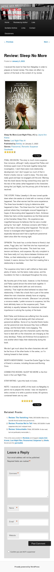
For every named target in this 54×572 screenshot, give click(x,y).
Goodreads (8, 149)
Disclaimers (9, 33)
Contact (32, 28)
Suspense (37, 440)
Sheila (46, 440)
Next (47, 42)
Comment (14, 473)
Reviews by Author (20, 22)
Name (13, 508)
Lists (33, 22)
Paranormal (15, 146)
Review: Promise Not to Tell (20, 423)
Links (23, 28)
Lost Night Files (16, 440)
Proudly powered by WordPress (27, 566)
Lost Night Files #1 (18, 140)
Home (7, 22)
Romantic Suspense (30, 146)
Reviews (26, 438)
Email (13, 521)
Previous (8, 42)
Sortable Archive (11, 28)
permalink (19, 443)
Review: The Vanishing (18, 417)
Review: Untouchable (18, 429)
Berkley (19, 143)
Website (12, 535)
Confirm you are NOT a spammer (22, 552)
